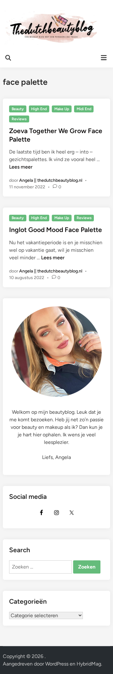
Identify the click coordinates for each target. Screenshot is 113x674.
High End (39, 109)
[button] (13, 20)
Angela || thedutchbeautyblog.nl (50, 180)
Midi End (84, 109)
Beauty (18, 109)
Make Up (61, 109)
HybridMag (89, 664)
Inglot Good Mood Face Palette (55, 230)
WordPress (56, 664)
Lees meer (21, 167)
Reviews (19, 119)
